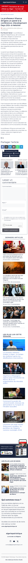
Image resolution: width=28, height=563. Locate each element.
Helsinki (17, 153)
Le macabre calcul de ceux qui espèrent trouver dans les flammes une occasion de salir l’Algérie (13, 278)
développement (8, 153)
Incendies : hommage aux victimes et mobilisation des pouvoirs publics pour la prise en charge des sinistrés (13, 323)
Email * (4, 210)
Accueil (3, 14)
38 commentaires (15, 282)
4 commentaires (15, 259)
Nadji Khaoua (15, 155)
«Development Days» (11, 151)
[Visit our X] (17, 541)
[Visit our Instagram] (14, 541)
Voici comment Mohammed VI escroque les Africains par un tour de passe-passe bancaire (13, 256)
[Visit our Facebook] (10, 541)
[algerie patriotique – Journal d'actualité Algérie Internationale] (9, 2)
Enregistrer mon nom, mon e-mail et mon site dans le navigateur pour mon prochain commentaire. (14, 219)
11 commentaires (15, 304)
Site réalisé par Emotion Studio (14, 559)
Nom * (4, 202)
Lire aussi (10, 14)
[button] (23, 2)
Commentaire (6, 186)
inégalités (6, 155)
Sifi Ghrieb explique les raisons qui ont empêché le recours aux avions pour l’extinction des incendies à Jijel (13, 300)
